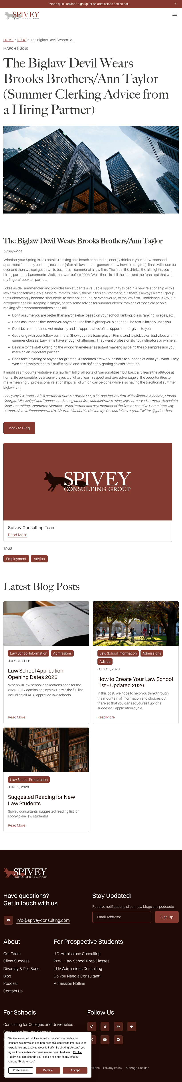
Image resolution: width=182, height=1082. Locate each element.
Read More (17, 534)
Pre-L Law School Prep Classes (81, 960)
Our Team (12, 953)
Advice (39, 558)
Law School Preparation (29, 779)
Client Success (16, 960)
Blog (21, 40)
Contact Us (13, 990)
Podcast (10, 983)
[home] (22, 15)
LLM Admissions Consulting (78, 968)
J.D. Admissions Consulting (77, 953)
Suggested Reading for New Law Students (41, 800)
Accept (75, 1070)
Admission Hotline (69, 983)
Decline (48, 1070)
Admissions (62, 653)
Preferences (21, 1070)
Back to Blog (19, 428)
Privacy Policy (112, 1068)
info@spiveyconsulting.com (43, 920)
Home (8, 40)
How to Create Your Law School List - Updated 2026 (135, 682)
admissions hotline (110, 4)
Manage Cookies (137, 1068)
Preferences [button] (26, 1061)
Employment (16, 558)
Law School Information (28, 653)
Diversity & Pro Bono (21, 968)
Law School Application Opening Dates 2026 (35, 673)
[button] (175, 15)
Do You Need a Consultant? (77, 976)
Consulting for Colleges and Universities (38, 1024)
